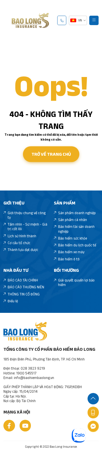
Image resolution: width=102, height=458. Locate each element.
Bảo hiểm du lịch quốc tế (77, 245)
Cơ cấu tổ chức (19, 243)
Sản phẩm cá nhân (72, 220)
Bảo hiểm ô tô (69, 259)
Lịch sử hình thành (22, 236)
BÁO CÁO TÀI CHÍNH (23, 280)
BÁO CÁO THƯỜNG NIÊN (26, 287)
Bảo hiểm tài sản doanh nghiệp (76, 228)
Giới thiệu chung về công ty (27, 215)
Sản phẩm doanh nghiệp (77, 213)
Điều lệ (13, 301)
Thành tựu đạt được (23, 250)
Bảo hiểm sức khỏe (72, 238)
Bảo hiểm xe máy (71, 252)
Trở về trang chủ (51, 154)
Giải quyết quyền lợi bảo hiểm (76, 282)
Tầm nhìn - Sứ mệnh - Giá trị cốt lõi (27, 226)
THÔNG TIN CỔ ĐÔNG (24, 294)
